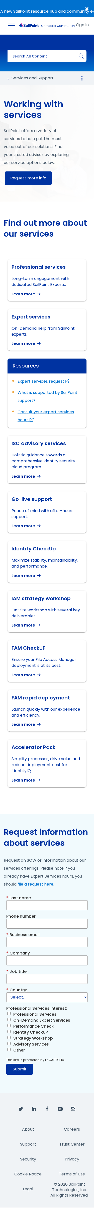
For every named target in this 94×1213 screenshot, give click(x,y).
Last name (18, 897)
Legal (28, 1189)
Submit (20, 1069)
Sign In (82, 25)
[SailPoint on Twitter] (21, 1109)
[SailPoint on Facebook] (47, 1109)
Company (18, 952)
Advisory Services (31, 1044)
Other (19, 1050)
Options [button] (81, 78)
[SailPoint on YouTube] (60, 1109)
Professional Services (34, 1014)
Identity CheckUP (30, 1032)
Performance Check (33, 1026)
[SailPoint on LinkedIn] (34, 1109)
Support (28, 1144)
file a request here (35, 884)
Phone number (21, 916)
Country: (16, 989)
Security (28, 1159)
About (28, 1129)
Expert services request (41, 381)
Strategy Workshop (33, 1038)
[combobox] (47, 56)
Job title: (17, 971)
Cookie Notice (28, 1174)
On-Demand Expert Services (41, 1020)
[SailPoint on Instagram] (73, 1109)
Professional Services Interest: (36, 1008)
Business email (23, 934)
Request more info (28, 178)
